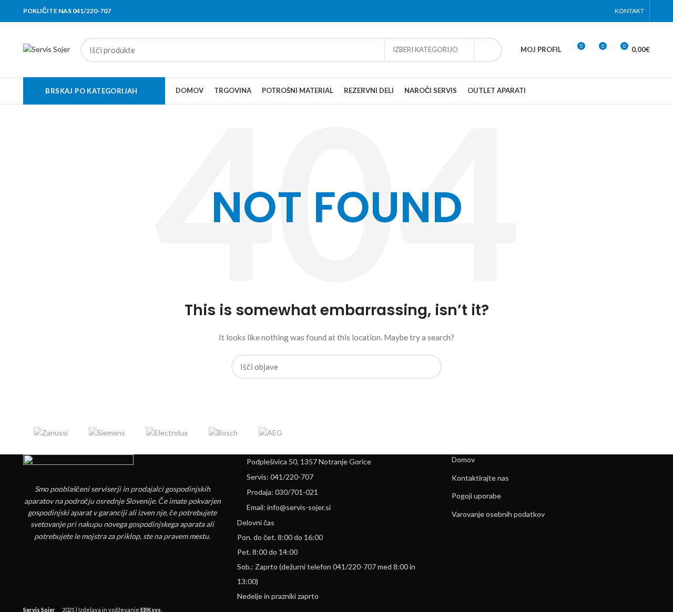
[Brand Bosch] (223, 433)
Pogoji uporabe (476, 495)
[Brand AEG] (270, 433)
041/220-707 (291, 476)
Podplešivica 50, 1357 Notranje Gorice (309, 461)
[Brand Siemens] (107, 433)
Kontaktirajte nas (480, 477)
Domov (463, 459)
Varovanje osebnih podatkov (498, 514)
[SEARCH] (488, 50)
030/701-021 (296, 491)
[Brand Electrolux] (167, 433)
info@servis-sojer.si (299, 507)
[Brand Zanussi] (50, 433)
